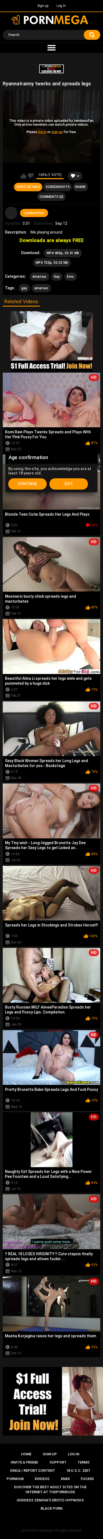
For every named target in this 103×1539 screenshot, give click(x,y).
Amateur (39, 277)
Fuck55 (87, 1479)
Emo (70, 277)
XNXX (65, 1479)
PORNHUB (15, 1479)
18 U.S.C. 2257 (78, 1470)
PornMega (45, 1530)
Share (80, 187)
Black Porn (51, 1508)
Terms (83, 1462)
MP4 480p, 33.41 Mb (63, 253)
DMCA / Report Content (32, 1470)
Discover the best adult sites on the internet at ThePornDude (50, 1489)
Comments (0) (51, 197)
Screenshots (58, 187)
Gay (57, 277)
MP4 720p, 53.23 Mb (52, 263)
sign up (57, 132)
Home (26, 1454)
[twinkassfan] (11, 213)
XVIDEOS (42, 1479)
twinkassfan (34, 213)
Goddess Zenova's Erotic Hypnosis (50, 1500)
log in (42, 132)
